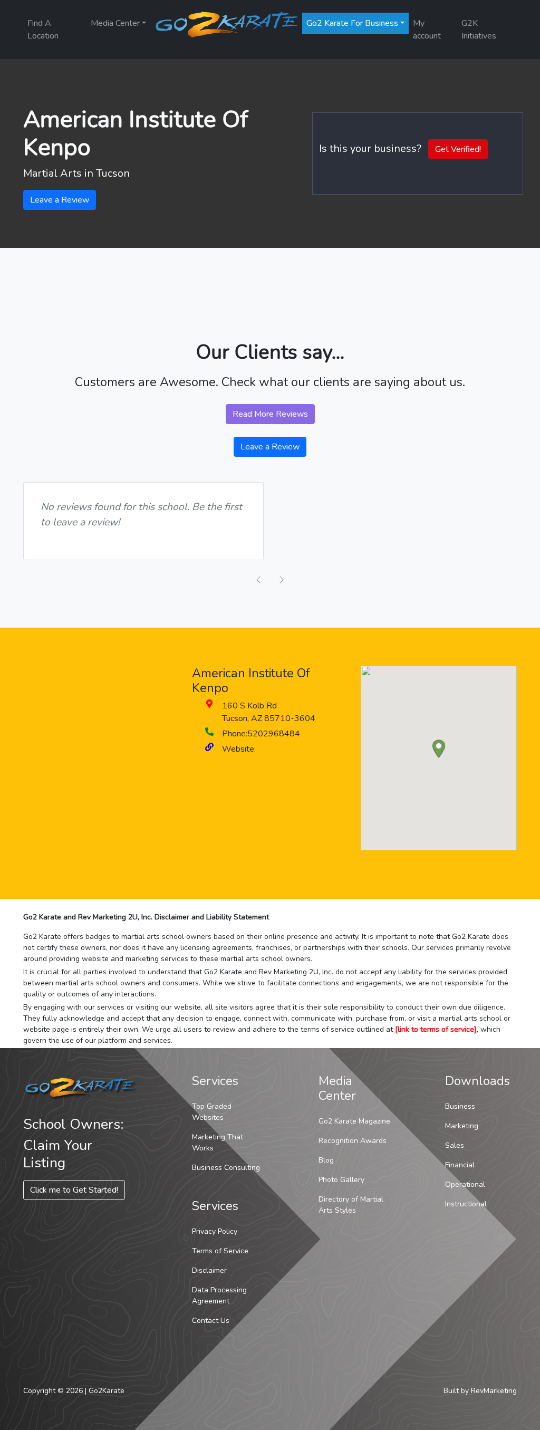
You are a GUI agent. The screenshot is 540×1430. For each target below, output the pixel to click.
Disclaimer (209, 1270)
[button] (438, 748)
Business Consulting (226, 1168)
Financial (460, 1165)
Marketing (461, 1126)
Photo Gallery (341, 1180)
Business (460, 1106)
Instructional (466, 1204)
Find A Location (43, 29)
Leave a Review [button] (59, 200)
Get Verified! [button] (458, 149)
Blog (326, 1160)
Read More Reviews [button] (270, 414)
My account (427, 29)
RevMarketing (494, 1391)
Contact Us (210, 1321)
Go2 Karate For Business (352, 23)
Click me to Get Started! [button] (74, 1190)
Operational (465, 1184)
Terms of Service (220, 1251)
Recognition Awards (353, 1141)
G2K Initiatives (478, 29)
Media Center (115, 23)
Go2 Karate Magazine (354, 1121)
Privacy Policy (214, 1231)
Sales (454, 1145)
